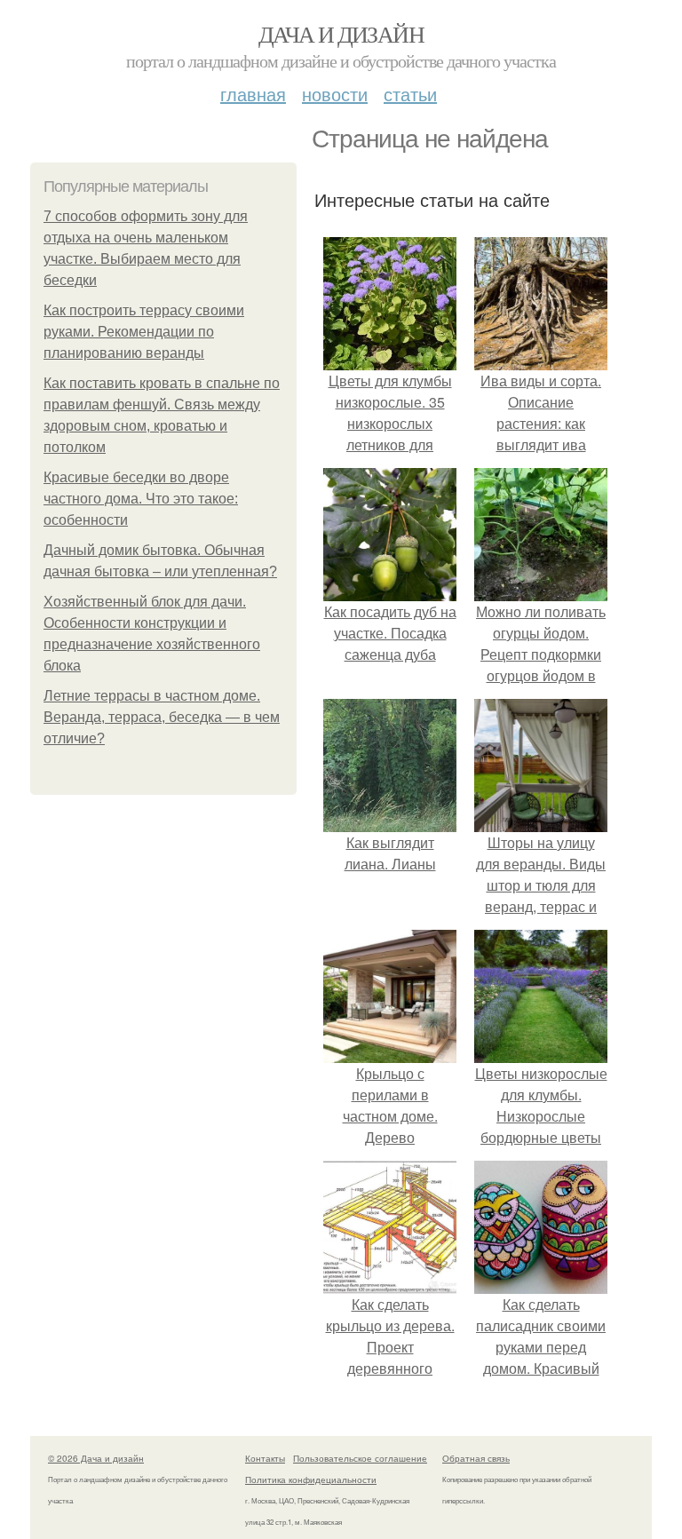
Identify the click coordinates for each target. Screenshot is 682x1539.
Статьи (410, 94)
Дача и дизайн (341, 34)
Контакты (265, 1458)
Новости (335, 94)
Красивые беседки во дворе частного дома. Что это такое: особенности (141, 499)
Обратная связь (476, 1458)
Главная (253, 94)
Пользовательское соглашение (360, 1458)
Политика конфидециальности (311, 1479)
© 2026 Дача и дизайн (96, 1458)
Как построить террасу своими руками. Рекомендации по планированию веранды (144, 332)
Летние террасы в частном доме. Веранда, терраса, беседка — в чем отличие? (162, 717)
